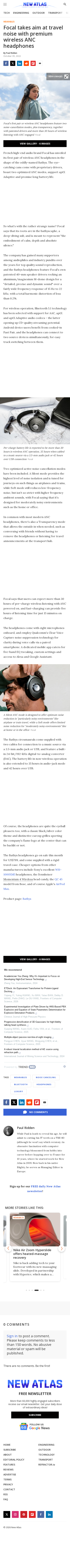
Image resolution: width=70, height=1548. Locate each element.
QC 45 (58, 879)
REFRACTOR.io (46, 1464)
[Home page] (35, 6)
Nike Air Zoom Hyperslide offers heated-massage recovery (32, 1254)
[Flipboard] (33, 63)
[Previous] (8, 1248)
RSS (5, 1494)
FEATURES (9, 1464)
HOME (7, 1444)
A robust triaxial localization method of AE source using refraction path (31, 1051)
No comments (38, 1112)
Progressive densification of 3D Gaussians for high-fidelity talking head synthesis (32, 1023)
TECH (6, 12)
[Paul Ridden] (8, 1131)
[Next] (61, 1248)
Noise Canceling (46, 1077)
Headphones (44, 1084)
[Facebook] (5, 63)
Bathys (27, 898)
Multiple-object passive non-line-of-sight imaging (27, 1037)
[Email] (39, 63)
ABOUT (7, 1454)
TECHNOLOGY (46, 1454)
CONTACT (9, 1489)
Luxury (18, 1091)
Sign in (12, 1336)
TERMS (7, 1479)
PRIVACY (8, 1484)
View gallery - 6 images (35, 143)
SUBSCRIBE (9, 1449)
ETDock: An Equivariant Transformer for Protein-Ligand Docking (31, 990)
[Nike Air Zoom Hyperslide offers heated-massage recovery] (35, 1229)
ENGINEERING (21, 12)
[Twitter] (12, 63)
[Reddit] (26, 63)
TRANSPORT (55, 12)
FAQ (5, 1499)
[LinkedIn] (19, 63)
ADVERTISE (9, 1474)
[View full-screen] (66, 76)
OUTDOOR (38, 12)
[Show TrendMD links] (64, 1066)
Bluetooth (21, 1084)
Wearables (9, 22)
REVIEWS (8, 1469)
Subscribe (35, 1415)
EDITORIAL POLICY (13, 1459)
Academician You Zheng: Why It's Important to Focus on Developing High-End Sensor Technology (32, 978)
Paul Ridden (25, 1128)
